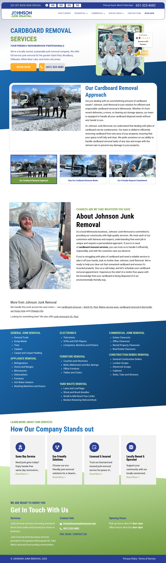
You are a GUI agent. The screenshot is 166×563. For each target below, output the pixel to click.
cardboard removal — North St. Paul (79, 307)
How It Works (64, 13)
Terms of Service (147, 558)
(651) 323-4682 (55, 67)
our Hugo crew (18, 311)
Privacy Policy (130, 558)
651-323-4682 (146, 5)
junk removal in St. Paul (66, 316)
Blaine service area (109, 307)
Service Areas (115, 13)
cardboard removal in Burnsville (136, 307)
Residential (80, 13)
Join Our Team (134, 13)
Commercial (97, 13)
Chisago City (36, 311)
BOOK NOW (23, 67)
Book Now (149, 13)
